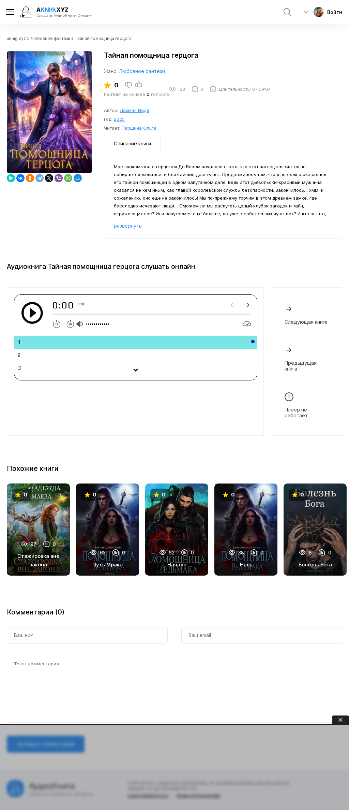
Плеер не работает (296, 412)
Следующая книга (306, 322)
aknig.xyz (16, 38)
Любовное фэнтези (50, 38)
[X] (49, 178)
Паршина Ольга (139, 128)
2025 (119, 119)
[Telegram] (39, 178)
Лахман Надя (134, 110)
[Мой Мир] (78, 178)
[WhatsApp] (68, 178)
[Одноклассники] (30, 178)
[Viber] (59, 178)
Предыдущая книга (301, 366)
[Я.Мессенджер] (11, 178)
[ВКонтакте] (20, 178)
